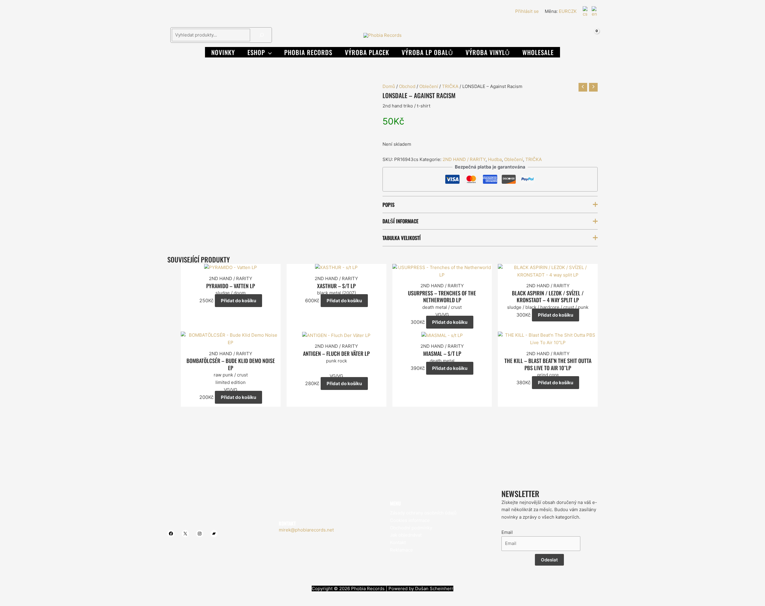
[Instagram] (188, 11)
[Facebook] (170, 11)
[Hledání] (261, 35)
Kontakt (398, 542)
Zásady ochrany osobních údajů (423, 513)
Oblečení (428, 86)
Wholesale (538, 52)
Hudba (495, 159)
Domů (388, 86)
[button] (268, 52)
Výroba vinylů (488, 52)
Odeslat (549, 560)
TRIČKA (450, 86)
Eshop (256, 52)
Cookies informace (410, 520)
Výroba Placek (367, 52)
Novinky (223, 52)
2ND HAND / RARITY (464, 159)
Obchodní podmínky (411, 528)
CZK (572, 11)
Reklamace (401, 550)
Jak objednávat (406, 535)
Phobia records (308, 52)
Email (507, 532)
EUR (563, 11)
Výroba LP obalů (427, 52)
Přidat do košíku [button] (238, 300)
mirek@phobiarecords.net (306, 530)
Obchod (407, 86)
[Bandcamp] (197, 11)
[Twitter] (179, 11)
